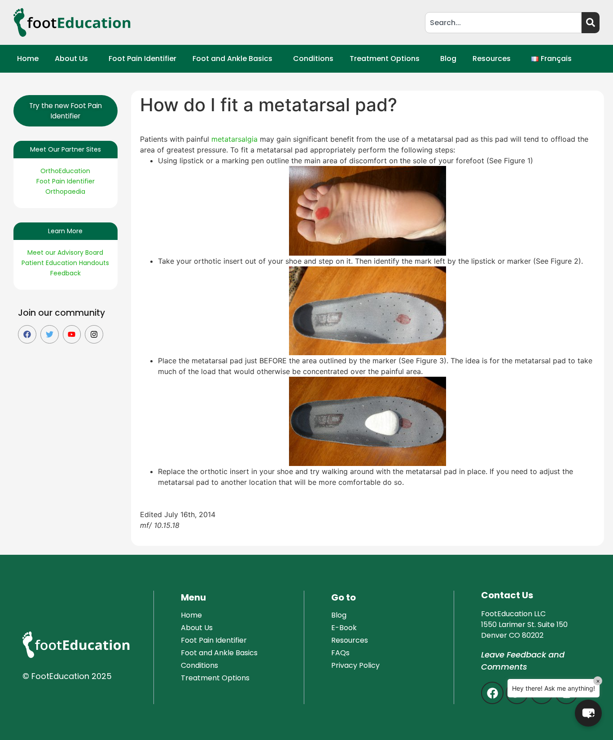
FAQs (340, 653)
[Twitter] (49, 334)
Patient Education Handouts (65, 262)
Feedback (65, 273)
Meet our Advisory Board (65, 252)
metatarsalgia (234, 139)
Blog (448, 58)
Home (28, 58)
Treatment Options (385, 58)
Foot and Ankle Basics (232, 58)
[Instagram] (94, 334)
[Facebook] (27, 334)
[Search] (591, 22)
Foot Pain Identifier (142, 58)
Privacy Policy (355, 665)
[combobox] (503, 22)
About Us (71, 58)
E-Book (344, 627)
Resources (492, 58)
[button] (74, 59)
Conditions (313, 58)
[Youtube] (72, 334)
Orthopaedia (65, 191)
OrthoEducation (65, 170)
